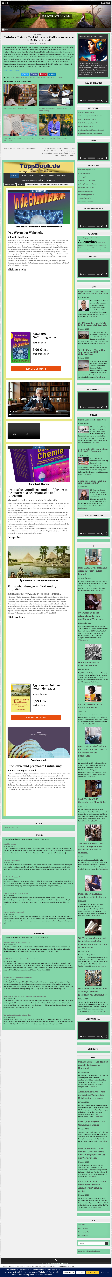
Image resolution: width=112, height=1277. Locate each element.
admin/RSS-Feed (34, 43)
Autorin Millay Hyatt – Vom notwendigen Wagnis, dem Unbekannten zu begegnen (91, 1095)
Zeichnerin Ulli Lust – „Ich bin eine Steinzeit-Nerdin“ (92, 482)
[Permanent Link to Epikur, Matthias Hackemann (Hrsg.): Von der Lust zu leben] (20, 125)
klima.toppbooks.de (85, 173)
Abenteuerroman (91, 250)
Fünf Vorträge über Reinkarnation (91, 36)
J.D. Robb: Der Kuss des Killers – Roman (53, 138)
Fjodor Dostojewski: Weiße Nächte (15, 108)
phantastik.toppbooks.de (86, 180)
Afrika (103, 242)
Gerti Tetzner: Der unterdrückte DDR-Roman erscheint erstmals (92, 324)
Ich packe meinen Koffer (12, 860)
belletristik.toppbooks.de (86, 169)
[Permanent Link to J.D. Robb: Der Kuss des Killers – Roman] (56, 125)
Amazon (93, 238)
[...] (91, 74)
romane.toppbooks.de (85, 191)
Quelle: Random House (11, 70)
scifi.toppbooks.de (84, 198)
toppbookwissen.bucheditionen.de (90, 134)
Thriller (61, 77)
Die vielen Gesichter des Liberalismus (17, 942)
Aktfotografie (96, 245)
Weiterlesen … (94, 316)
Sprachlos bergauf (10, 844)
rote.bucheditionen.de (85, 126)
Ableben (93, 248)
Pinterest (44, 74)
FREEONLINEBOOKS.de (56, 16)
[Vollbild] (106, 101)
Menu (6, 3)
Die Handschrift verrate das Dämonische (18, 977)
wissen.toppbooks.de (85, 202)
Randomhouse (47, 77)
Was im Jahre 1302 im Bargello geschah (17, 1015)
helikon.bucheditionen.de (87, 119)
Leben (27, 77)
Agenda (88, 238)
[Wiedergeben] (81, 101)
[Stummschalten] (102, 101)
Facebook (34, 74)
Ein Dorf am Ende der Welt (13, 877)
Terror (55, 77)
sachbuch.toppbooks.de (86, 195)
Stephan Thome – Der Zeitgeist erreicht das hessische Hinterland (93, 292)
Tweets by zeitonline (11, 827)
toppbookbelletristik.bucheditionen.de (91, 130)
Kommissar (20, 77)
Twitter (26, 74)
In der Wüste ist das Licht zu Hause (16, 893)
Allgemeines (87, 241)
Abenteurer (99, 238)
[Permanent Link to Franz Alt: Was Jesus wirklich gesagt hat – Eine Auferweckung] (56, 95)
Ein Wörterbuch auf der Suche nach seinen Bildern (21, 959)
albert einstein (82, 250)
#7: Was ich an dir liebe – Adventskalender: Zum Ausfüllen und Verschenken (91, 616)
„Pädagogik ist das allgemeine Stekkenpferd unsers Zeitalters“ (25, 996)
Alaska (80, 238)
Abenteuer (82, 245)
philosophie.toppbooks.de (87, 184)
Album (101, 250)
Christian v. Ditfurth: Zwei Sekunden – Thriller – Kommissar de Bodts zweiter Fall (39, 39)
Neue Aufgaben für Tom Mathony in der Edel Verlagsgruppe (93, 450)
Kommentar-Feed (84, 1232)
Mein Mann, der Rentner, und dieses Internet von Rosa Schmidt (92, 571)
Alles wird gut (87, 248)
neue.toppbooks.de (84, 177)
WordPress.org (83, 1235)
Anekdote (98, 248)
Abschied (89, 245)
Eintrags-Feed (83, 1228)
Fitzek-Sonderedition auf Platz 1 (92, 419)
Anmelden (81, 1225)
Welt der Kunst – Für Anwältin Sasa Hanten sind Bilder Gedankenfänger (91, 352)
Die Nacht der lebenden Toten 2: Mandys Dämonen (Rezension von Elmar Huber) (92, 992)
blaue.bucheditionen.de (86, 112)
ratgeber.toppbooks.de (86, 187)
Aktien (99, 242)
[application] (93, 94)
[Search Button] (56, 1260)
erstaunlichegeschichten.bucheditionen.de (92, 116)
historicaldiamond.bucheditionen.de (90, 123)
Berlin (13, 77)
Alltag (84, 238)
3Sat (98, 250)
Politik (39, 77)
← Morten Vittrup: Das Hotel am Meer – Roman (19, 148)
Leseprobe (33, 77)
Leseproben (39, 34)
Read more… (96, 443)
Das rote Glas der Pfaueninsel (14, 912)
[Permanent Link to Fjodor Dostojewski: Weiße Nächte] (20, 95)
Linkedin (53, 74)
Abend (104, 248)
